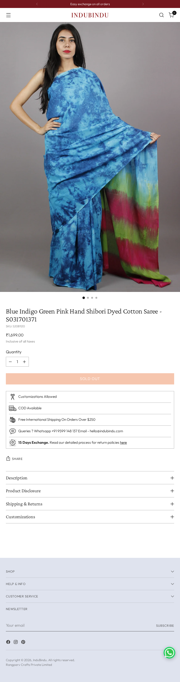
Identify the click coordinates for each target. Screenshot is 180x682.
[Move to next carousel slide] (170, 549)
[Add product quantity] (24, 361)
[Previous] (37, 4)
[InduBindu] (90, 15)
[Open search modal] (161, 15)
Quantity (14, 351)
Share (17, 459)
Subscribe (165, 625)
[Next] (143, 4)
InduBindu (40, 660)
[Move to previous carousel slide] (159, 549)
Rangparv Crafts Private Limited (29, 665)
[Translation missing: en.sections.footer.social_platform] (8, 643)
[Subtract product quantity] (10, 361)
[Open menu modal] (8, 15)
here (123, 442)
